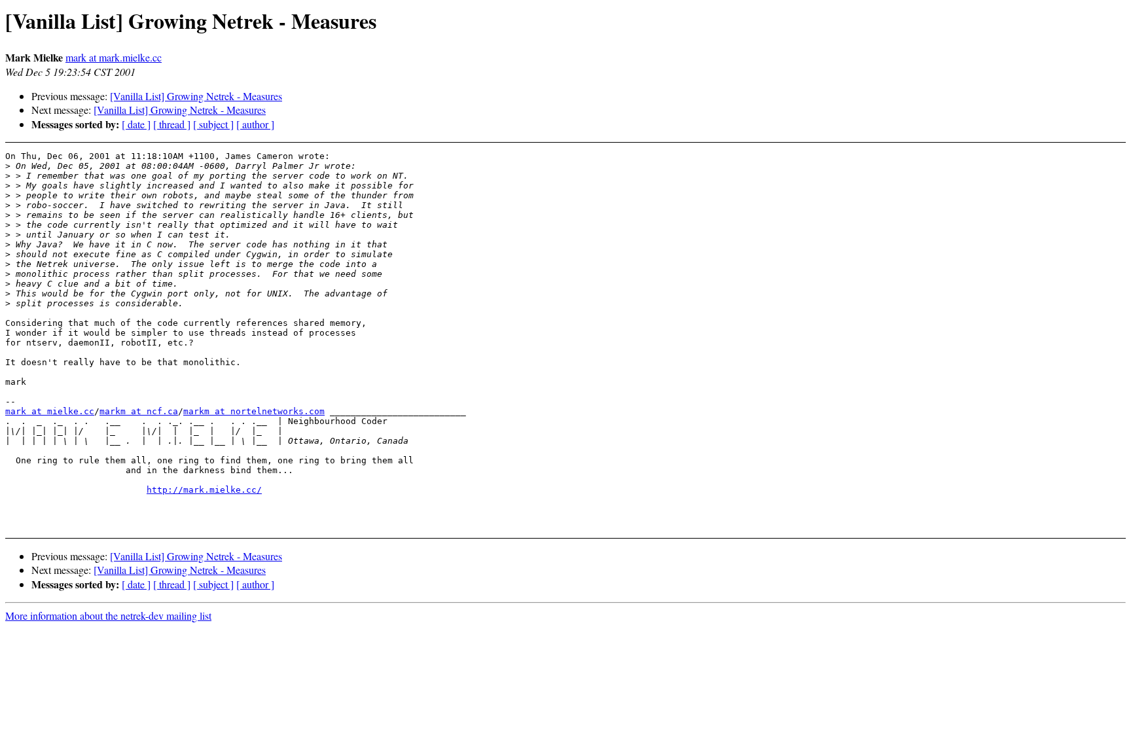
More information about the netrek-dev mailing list (108, 615)
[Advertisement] (998, 494)
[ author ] (255, 124)
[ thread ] (171, 124)
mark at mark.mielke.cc (113, 57)
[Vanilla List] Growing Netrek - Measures (196, 96)
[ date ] (136, 124)
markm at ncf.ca (138, 411)
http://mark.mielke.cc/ (204, 490)
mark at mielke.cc (49, 411)
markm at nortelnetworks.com (254, 411)
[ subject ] (213, 124)
